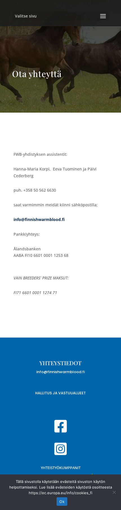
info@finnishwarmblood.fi (60, 372)
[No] (114, 492)
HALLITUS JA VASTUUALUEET (60, 393)
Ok (61, 501)
